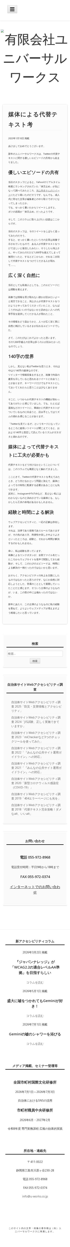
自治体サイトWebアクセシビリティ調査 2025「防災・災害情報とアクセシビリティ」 (36, 706)
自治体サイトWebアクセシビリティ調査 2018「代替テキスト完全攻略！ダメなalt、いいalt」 (36, 809)
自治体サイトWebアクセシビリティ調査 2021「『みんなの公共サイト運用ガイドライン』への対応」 (36, 767)
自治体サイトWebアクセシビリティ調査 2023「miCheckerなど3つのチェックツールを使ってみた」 (35, 737)
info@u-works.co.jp (35, 1196)
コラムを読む (35, 982)
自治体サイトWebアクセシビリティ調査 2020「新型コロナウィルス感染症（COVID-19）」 (35, 783)
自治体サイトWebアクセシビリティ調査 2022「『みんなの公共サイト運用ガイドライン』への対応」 (36, 752)
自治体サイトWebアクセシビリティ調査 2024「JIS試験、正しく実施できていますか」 (35, 721)
